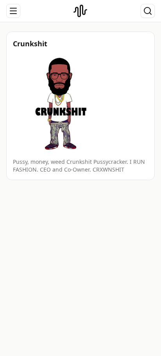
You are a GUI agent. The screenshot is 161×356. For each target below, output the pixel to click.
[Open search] (148, 11)
